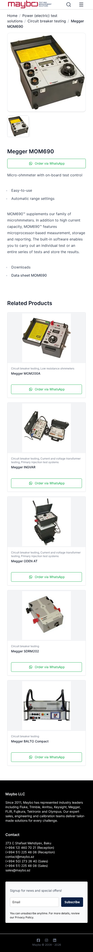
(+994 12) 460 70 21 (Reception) (29, 847)
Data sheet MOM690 (29, 275)
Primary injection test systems (40, 462)
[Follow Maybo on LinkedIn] (54, 940)
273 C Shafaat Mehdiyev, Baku (28, 843)
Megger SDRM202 (25, 651)
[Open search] (68, 4)
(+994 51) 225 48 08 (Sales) (26, 866)
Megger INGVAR (23, 467)
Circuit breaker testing (47, 21)
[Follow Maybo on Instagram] (46, 940)
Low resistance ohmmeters (57, 368)
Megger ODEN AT (24, 561)
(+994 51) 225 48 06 (21, 852)
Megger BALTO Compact (30, 741)
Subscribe (72, 902)
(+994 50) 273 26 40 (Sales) (26, 861)
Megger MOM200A (25, 373)
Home (12, 15)
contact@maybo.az (19, 857)
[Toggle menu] (81, 4)
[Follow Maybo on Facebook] (38, 940)
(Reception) (46, 852)
